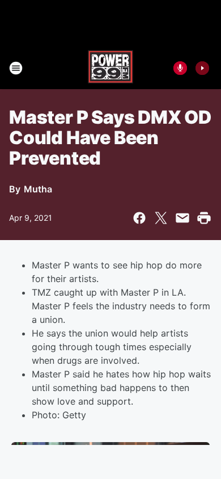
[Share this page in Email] (182, 218)
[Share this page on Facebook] (139, 218)
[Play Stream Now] (202, 68)
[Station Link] (110, 68)
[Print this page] (204, 218)
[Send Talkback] (180, 68)
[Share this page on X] (161, 218)
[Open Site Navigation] (16, 68)
